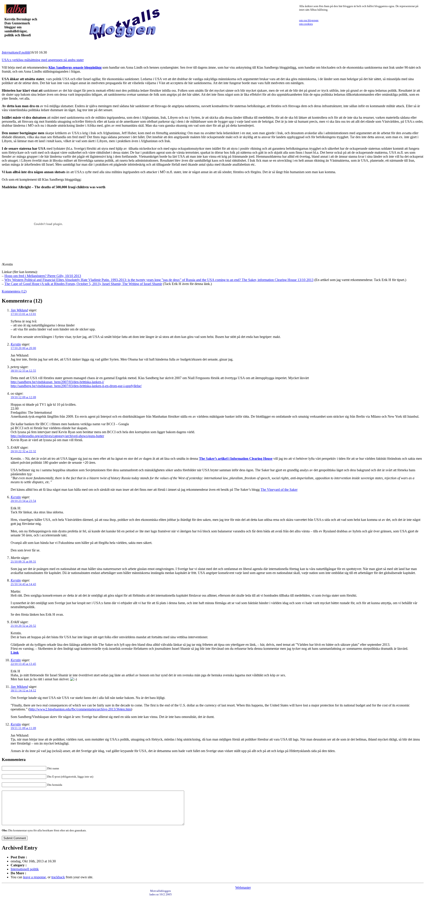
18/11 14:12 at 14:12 (23, 690)
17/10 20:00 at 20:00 (23, 348)
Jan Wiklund (19, 310)
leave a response (34, 877)
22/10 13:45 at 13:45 (23, 663)
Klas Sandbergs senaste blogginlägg (75, 67)
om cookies (306, 23)
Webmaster (243, 887)
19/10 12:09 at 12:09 (23, 397)
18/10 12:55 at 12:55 (23, 370)
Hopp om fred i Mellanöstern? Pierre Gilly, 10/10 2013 (42, 276)
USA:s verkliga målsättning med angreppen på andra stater (43, 60)
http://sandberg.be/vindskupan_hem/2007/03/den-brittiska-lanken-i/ (57, 382)
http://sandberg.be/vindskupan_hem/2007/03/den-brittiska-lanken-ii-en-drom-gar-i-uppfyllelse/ (76, 386)
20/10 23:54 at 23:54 (23, 500)
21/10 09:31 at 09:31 (23, 561)
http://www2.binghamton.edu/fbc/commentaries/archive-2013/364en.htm (80, 709)
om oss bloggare (309, 20)
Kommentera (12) (14, 291)
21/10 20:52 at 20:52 (23, 625)
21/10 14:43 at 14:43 (23, 584)
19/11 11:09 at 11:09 (23, 728)
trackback (58, 877)
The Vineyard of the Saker (279, 489)
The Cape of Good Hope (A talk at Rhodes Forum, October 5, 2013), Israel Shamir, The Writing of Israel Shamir (83, 284)
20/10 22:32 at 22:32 (23, 451)
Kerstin (16, 344)
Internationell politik (16, 52)
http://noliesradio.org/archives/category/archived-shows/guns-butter (57, 436)
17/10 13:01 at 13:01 (23, 314)
